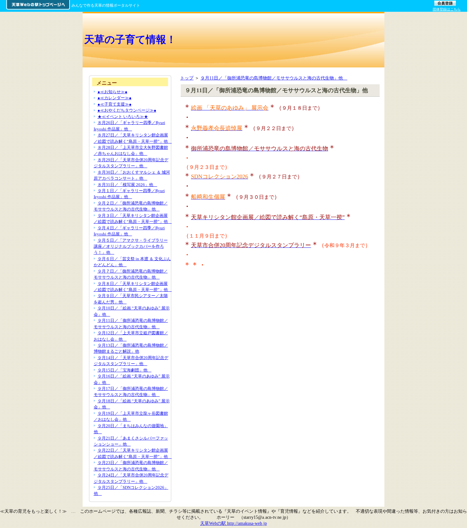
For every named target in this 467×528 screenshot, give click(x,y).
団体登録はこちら (447, 9)
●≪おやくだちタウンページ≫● (127, 110)
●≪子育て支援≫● (115, 104)
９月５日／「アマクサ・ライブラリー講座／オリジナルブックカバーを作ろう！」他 (131, 246)
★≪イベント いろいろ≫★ (123, 116)
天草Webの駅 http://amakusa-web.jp (233, 523)
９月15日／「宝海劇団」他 (125, 370)
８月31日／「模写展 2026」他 (127, 184)
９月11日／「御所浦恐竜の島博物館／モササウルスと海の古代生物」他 (273, 77)
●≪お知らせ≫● (112, 91)
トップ (186, 77)
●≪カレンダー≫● (115, 97)
